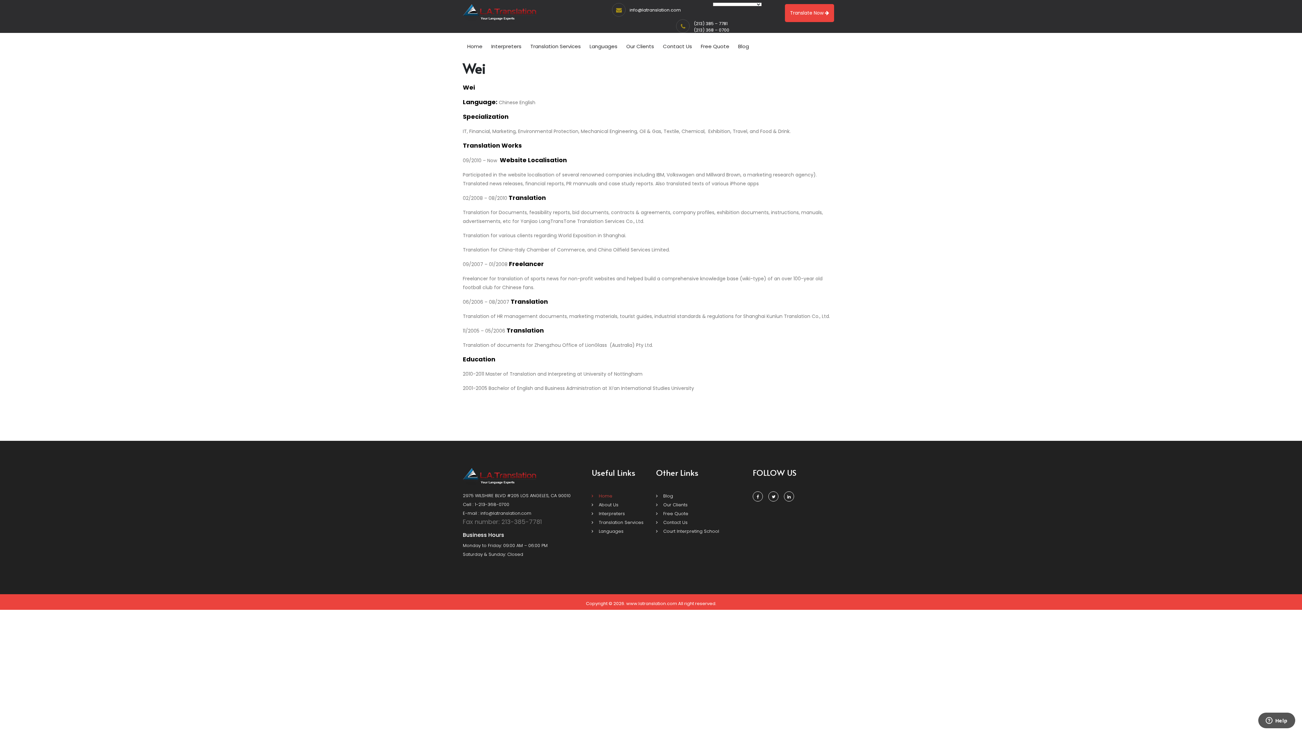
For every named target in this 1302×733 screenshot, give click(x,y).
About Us (607, 505)
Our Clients (640, 46)
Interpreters (506, 46)
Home (474, 46)
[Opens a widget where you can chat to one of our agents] (1276, 721)
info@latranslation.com (655, 10)
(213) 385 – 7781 (711, 23)
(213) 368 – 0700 (711, 30)
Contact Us (677, 46)
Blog (743, 46)
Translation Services (555, 46)
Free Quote (715, 46)
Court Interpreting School (690, 531)
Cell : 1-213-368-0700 (486, 504)
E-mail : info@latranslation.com (497, 513)
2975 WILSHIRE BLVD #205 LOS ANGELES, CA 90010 (517, 495)
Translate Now (807, 13)
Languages (603, 46)
